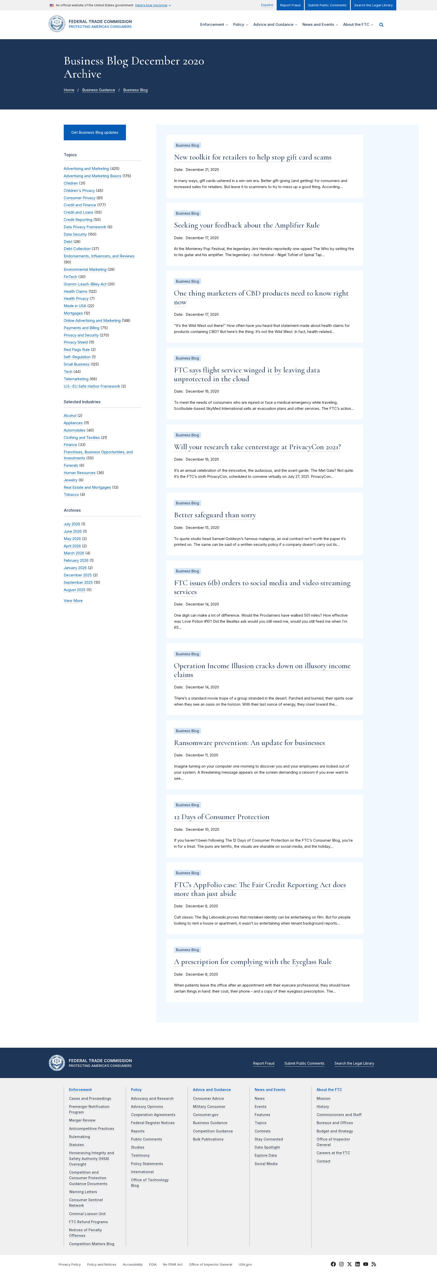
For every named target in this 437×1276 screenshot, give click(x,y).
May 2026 (72, 538)
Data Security (75, 234)
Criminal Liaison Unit (87, 1214)
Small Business (77, 364)
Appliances (73, 423)
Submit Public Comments (327, 5)
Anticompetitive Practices (91, 1129)
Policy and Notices (101, 1264)
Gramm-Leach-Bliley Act (85, 284)
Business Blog (135, 90)
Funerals (71, 465)
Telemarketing (76, 379)
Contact (324, 1161)
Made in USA (75, 306)
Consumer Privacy (79, 198)
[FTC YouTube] (365, 1265)
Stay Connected (269, 1139)
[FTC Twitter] (349, 1264)
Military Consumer (209, 1107)
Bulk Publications (208, 1139)
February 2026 (76, 560)
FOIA (153, 1264)
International (142, 1172)
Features (262, 1115)
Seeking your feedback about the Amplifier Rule (247, 225)
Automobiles (74, 430)
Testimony (140, 1155)
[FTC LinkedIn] (357, 1265)
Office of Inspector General (210, 1264)
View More (73, 600)
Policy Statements (147, 1164)
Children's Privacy (79, 190)
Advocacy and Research (152, 1098)
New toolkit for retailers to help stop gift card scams (253, 157)
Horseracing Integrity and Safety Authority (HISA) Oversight (91, 1158)
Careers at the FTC (333, 1153)
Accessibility (133, 1264)
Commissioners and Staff (339, 1115)
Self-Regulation (77, 357)
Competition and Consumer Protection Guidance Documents (88, 1178)
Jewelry (70, 480)
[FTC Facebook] (333, 1265)
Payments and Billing (81, 328)
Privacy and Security (81, 335)
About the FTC (329, 1090)
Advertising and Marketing (86, 168)
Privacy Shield (76, 342)
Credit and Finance (80, 205)
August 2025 (74, 590)
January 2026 (75, 568)
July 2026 (72, 524)
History (323, 1107)
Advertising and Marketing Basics (92, 176)
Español (267, 5)
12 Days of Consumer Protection (222, 816)
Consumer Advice (208, 1098)
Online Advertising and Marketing (92, 320)
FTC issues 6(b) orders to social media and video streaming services (262, 587)
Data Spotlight (267, 1147)
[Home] (92, 29)
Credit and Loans (78, 212)
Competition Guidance (213, 1131)
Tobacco (71, 494)
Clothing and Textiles (82, 437)
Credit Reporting (78, 219)
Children (71, 183)
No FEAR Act (173, 1264)
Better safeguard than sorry (215, 515)
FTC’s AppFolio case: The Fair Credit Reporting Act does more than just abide (260, 889)
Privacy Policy (70, 1264)
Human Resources (80, 473)
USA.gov (245, 1264)
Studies (137, 1147)
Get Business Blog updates (94, 132)
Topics (261, 1123)
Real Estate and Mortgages (87, 487)
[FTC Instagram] (341, 1265)
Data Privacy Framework (85, 227)
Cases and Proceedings (90, 1098)
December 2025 (78, 575)
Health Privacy (76, 298)
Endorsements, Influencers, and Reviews (99, 256)
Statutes (76, 1145)
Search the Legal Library (373, 5)
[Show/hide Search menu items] (381, 25)
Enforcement (80, 1090)
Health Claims (76, 291)
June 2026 (73, 531)
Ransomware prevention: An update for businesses (249, 742)
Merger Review (82, 1120)
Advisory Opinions (147, 1107)
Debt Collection (77, 249)
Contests (263, 1131)
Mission (324, 1098)
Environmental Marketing (85, 269)
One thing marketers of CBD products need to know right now (261, 297)
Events (261, 1107)
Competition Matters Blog (91, 1244)
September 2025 (78, 582)
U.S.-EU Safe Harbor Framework (92, 386)
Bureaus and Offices (335, 1123)
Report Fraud (290, 5)
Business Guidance (98, 90)
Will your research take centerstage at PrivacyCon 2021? (257, 447)
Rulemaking (79, 1137)
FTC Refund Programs (88, 1222)
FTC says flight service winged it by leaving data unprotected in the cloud (247, 374)
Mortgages (73, 313)
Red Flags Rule (77, 349)
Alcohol (70, 415)
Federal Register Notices (153, 1123)
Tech (68, 371)
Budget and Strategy (335, 1131)
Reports (138, 1131)
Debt (68, 241)
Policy (136, 1090)
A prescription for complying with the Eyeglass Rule (253, 961)
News (260, 1098)
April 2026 (72, 546)
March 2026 (74, 553)
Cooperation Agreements (153, 1115)
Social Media (266, 1164)
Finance (70, 444)
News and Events (270, 1090)
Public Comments (146, 1139)
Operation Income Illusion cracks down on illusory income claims (262, 670)
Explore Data (266, 1155)
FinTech (70, 277)
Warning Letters (83, 1192)
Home (69, 90)
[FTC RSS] (373, 1265)
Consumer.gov (206, 1115)
